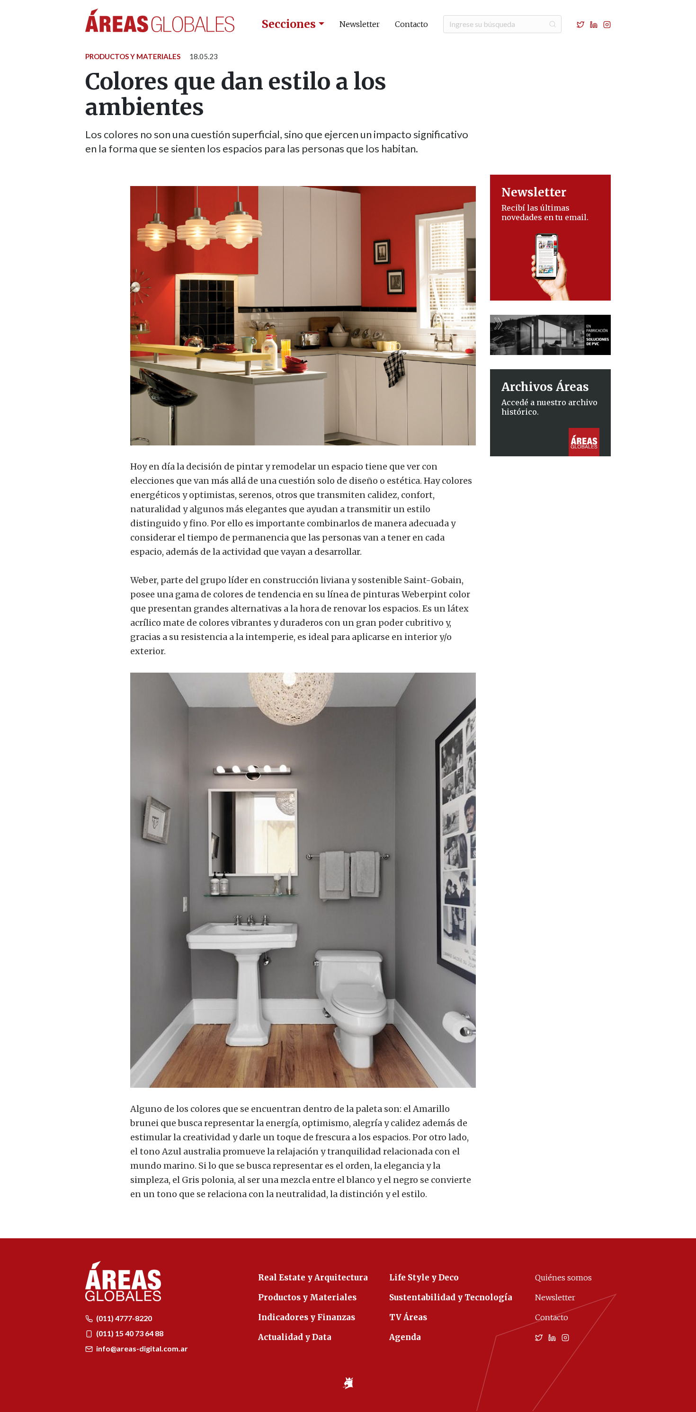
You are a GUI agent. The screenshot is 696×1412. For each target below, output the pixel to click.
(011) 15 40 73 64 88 (129, 1333)
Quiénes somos (563, 1277)
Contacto (411, 24)
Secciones (289, 24)
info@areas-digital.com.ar (141, 1348)
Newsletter (359, 24)
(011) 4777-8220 (123, 1318)
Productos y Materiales (132, 56)
